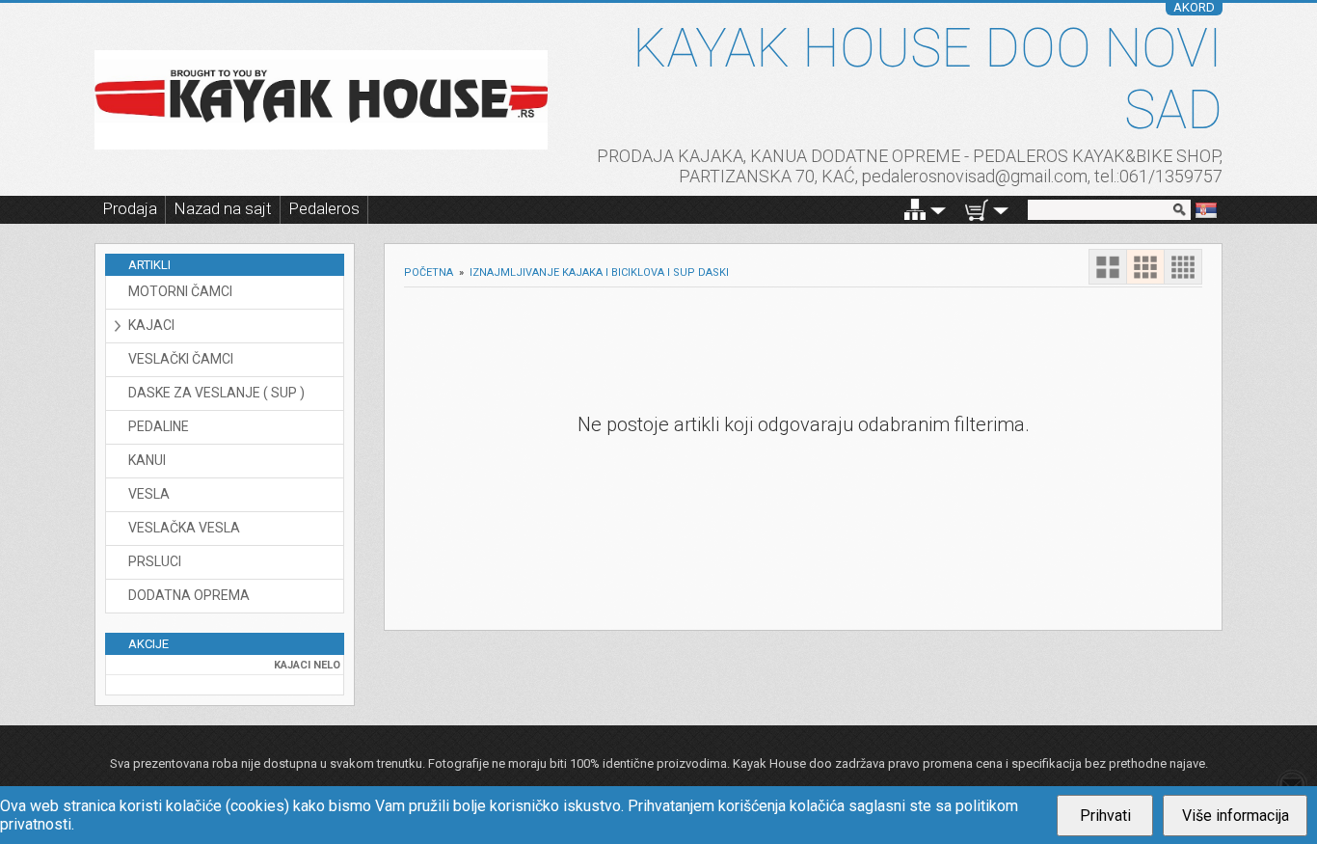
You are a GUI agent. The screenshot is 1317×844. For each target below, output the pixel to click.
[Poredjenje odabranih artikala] (915, 209)
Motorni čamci (180, 291)
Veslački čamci (180, 359)
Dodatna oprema (189, 595)
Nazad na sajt (223, 208)
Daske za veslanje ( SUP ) (216, 392)
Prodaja (129, 208)
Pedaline (158, 426)
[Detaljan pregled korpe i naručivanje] (976, 209)
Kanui (147, 460)
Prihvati (1105, 815)
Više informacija (1235, 815)
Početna (428, 272)
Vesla (149, 494)
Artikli (149, 265)
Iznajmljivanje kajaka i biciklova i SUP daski (599, 272)
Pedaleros (324, 208)
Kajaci (151, 325)
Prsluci (154, 561)
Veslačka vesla (184, 527)
